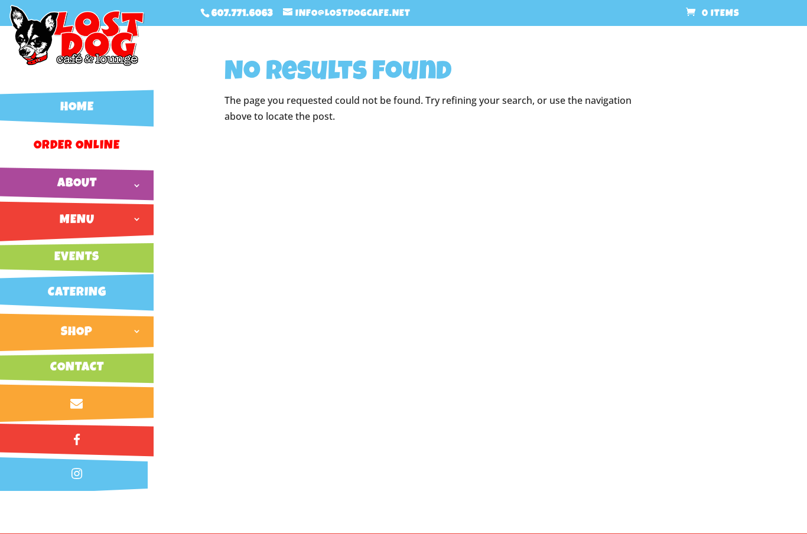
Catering (77, 293)
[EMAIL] (77, 404)
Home (77, 107)
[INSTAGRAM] (77, 474)
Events (76, 257)
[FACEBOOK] (77, 440)
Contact (77, 368)
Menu (77, 220)
